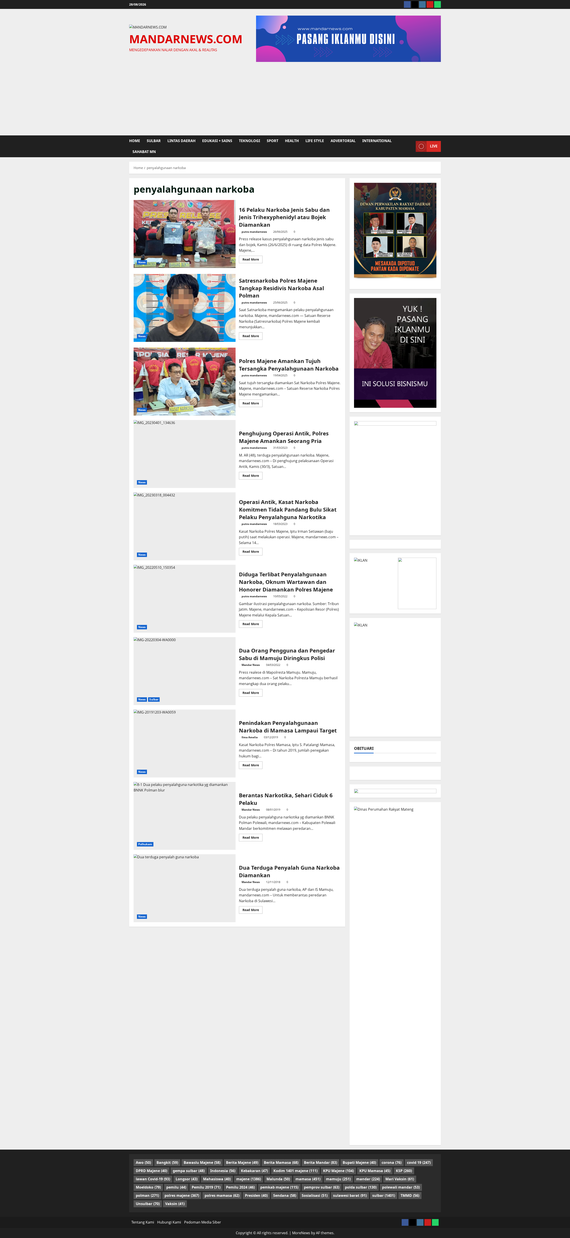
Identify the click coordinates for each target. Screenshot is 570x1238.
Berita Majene (242, 1162)
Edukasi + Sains (217, 140)
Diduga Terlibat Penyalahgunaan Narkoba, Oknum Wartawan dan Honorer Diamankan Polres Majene (185, 599)
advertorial (343, 140)
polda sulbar (361, 1187)
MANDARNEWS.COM (185, 39)
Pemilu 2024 (240, 1187)
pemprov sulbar (321, 1187)
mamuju (338, 1179)
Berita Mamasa (281, 1162)
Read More (252, 260)
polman (147, 1195)
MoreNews (301, 1232)
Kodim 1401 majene (295, 1170)
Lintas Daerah (181, 140)
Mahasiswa (217, 1179)
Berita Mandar (320, 1162)
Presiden (256, 1195)
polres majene (182, 1195)
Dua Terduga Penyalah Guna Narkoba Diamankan (185, 888)
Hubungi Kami (169, 1222)
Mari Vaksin (399, 1179)
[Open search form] (411, 146)
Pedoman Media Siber (202, 1222)
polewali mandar (401, 1187)
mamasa (307, 1179)
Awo (143, 1162)
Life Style (314, 140)
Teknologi (249, 140)
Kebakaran (254, 1170)
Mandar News (251, 665)
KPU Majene (338, 1170)
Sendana (284, 1195)
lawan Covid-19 (153, 1179)
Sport (272, 140)
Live (434, 146)
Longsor (186, 1179)
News (142, 262)
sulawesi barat (350, 1195)
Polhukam (145, 844)
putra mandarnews (254, 232)
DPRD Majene (151, 1170)
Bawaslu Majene (202, 1162)
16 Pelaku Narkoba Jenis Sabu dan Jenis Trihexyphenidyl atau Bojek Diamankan (185, 234)
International (377, 140)
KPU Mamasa (374, 1170)
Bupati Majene (359, 1162)
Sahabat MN (144, 151)
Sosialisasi (315, 1195)
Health (292, 140)
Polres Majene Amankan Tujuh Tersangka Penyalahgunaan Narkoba (185, 382)
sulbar (154, 140)
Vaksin (175, 1203)
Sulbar (153, 699)
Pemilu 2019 (206, 1187)
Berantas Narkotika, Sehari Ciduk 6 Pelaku (185, 816)
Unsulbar (148, 1203)
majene (248, 1179)
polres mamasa (222, 1195)
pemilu (176, 1187)
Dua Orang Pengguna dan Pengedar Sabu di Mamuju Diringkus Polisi (185, 671)
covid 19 (419, 1162)
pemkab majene (279, 1187)
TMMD (410, 1195)
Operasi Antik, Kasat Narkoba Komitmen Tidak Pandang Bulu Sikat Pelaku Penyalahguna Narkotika (185, 526)
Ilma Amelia (250, 737)
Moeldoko (148, 1187)
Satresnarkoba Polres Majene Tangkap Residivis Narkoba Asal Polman (185, 308)
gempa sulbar (189, 1170)
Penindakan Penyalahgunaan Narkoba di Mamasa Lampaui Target (185, 743)
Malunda (278, 1179)
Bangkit (167, 1162)
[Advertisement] (285, 97)
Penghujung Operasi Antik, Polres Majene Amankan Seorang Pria (185, 454)
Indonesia (222, 1170)
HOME (134, 140)
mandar (368, 1179)
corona (391, 1162)
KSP (404, 1170)
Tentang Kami (142, 1222)
